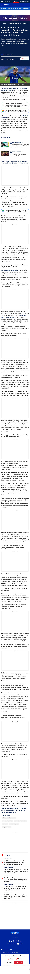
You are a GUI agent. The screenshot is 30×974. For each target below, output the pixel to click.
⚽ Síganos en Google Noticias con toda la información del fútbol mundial (16, 211)
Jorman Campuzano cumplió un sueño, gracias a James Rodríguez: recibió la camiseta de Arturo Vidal (13, 810)
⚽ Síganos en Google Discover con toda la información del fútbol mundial (16, 111)
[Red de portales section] (27, 949)
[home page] (2, 1)
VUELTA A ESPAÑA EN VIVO (14, 8)
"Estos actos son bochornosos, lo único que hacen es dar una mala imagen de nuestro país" (15, 888)
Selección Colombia (20, 821)
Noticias (20, 958)
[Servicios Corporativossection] (27, 953)
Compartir (25, 58)
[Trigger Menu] (2, 5)
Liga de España (14, 824)
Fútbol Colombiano (8, 859)
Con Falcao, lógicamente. (9, 270)
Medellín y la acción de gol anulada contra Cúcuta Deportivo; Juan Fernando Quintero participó (15, 862)
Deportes (12, 958)
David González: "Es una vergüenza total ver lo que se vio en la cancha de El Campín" (15, 896)
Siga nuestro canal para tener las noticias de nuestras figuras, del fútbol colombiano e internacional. (16, 105)
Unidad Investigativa (24, 1)
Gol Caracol (16, 1)
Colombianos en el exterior (14, 23)
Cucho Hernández (7, 821)
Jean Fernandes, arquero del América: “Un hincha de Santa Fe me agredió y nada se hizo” (16, 879)
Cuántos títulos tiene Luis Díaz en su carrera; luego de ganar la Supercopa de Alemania (19, 154)
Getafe (4, 824)
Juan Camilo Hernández (8, 817)
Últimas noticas (8, 1)
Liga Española (6, 827)
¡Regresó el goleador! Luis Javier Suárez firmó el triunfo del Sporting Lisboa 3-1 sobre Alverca (19, 145)
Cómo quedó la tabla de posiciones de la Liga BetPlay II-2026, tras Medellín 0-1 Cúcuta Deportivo (16, 871)
